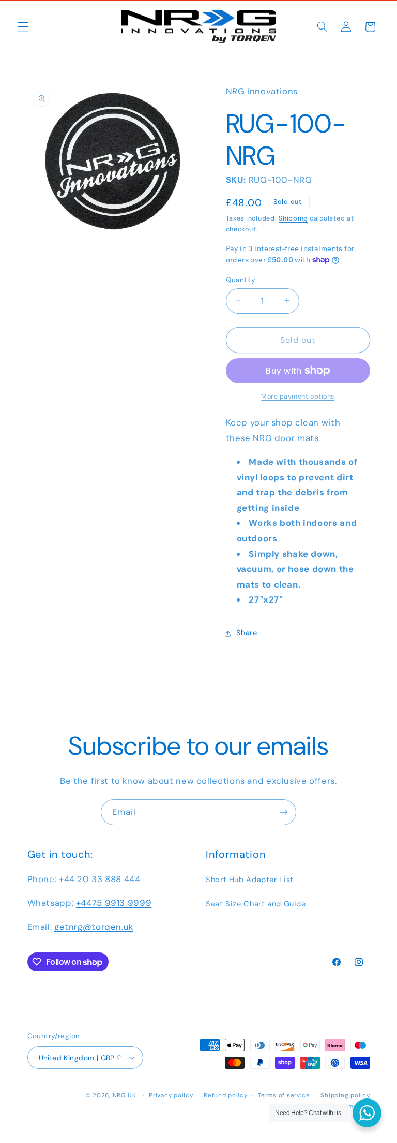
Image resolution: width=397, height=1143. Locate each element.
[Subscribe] (284, 812)
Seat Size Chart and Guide (256, 904)
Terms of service (284, 1096)
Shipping (293, 218)
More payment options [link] (297, 396)
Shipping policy (345, 1096)
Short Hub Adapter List (250, 879)
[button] (23, 27)
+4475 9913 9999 (113, 902)
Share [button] (246, 632)
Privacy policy (171, 1096)
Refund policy (226, 1096)
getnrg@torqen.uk (93, 926)
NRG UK (124, 1096)
